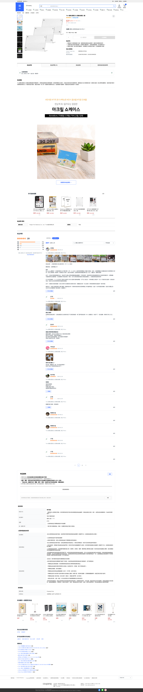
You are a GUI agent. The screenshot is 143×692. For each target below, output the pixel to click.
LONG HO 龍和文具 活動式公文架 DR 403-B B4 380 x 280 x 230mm (32, 647)
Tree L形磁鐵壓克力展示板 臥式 (24, 646)
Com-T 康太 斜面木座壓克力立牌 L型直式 (26, 653)
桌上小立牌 (32, 639)
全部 (41, 6)
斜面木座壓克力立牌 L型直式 (24, 662)
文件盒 (18, 632)
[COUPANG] (47, 684)
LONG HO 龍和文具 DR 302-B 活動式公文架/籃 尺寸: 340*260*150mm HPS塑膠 (34, 664)
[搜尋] (114, 6)
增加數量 (71, 38)
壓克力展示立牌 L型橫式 (23, 655)
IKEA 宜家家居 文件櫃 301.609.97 (25, 649)
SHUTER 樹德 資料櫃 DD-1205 (24, 651)
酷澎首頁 (19, 12)
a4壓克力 (19, 639)
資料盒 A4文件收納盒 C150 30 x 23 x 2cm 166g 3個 (28, 657)
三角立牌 (38, 639)
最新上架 (52, 243)
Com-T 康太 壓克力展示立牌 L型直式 (25, 666)
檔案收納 (27, 12)
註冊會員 (116, 1)
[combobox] (109, 242)
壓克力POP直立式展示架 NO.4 (24, 659)
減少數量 (71, 36)
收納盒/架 (23, 632)
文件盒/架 (32, 12)
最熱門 (47, 243)
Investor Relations (20, 677)
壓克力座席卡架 (25, 639)
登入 (113, 1)
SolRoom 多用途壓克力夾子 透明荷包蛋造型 (27, 670)
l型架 (42, 639)
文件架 (37, 12)
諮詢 (110, 474)
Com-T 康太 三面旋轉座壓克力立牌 (25, 668)
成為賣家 (124, 1)
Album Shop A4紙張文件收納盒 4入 (25, 672)
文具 (23, 12)
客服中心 (120, 1)
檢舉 (108, 497)
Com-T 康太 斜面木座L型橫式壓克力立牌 (26, 660)
